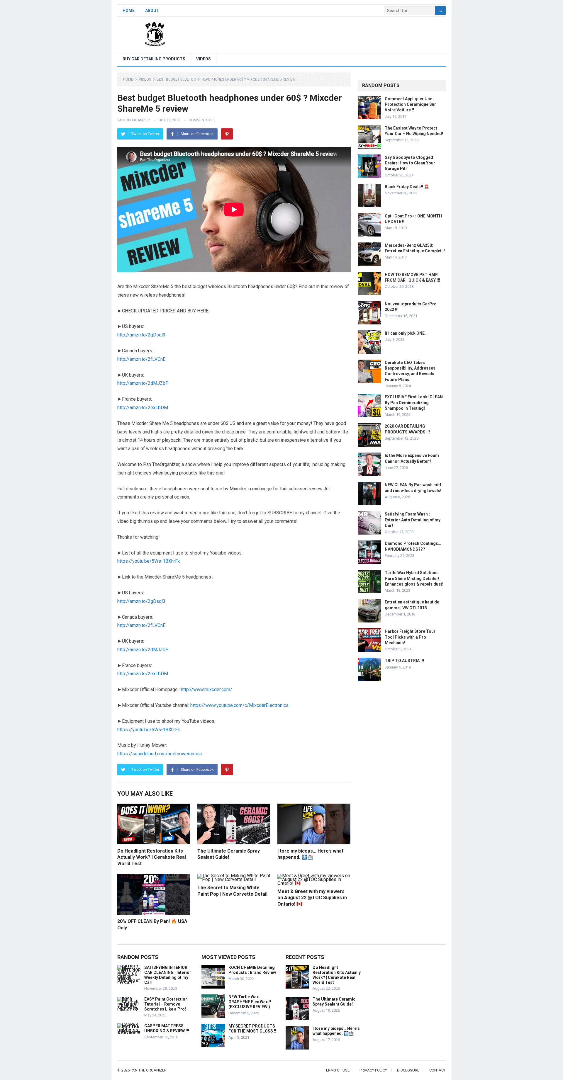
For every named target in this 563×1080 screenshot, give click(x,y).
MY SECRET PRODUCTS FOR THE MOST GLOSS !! (252, 1028)
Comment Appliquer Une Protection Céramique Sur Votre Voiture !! (410, 104)
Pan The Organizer (148, 1070)
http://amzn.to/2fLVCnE (141, 359)
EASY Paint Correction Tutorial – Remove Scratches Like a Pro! (166, 1004)
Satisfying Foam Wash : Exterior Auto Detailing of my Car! (412, 520)
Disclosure (408, 1070)
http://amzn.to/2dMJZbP (143, 383)
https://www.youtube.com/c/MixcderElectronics (239, 705)
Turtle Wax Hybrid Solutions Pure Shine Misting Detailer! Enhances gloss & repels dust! (414, 578)
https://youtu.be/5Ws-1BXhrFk (148, 561)
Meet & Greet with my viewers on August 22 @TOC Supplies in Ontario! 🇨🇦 (312, 898)
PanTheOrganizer (133, 120)
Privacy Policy (373, 1070)
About (152, 10)
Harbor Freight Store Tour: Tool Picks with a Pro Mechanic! (411, 637)
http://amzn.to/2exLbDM (142, 407)
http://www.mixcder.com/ (206, 689)
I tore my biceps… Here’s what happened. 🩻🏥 (336, 1031)
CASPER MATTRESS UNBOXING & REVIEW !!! (166, 1028)
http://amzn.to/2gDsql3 (141, 335)
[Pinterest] (227, 134)
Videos (203, 59)
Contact (437, 1070)
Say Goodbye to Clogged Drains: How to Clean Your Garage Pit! (410, 163)
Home (129, 10)
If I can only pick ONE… (406, 333)
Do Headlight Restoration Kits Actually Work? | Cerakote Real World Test (151, 857)
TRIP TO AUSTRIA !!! (404, 660)
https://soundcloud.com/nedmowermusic (159, 753)
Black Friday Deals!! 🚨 (407, 186)
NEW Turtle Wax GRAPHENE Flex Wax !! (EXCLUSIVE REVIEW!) (249, 1001)
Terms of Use (337, 1070)
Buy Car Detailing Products (154, 59)
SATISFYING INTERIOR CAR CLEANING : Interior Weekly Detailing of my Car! (167, 974)
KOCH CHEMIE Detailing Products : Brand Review (252, 970)
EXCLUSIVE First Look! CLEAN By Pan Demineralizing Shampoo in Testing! (414, 402)
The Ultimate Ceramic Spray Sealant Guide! (334, 1001)
